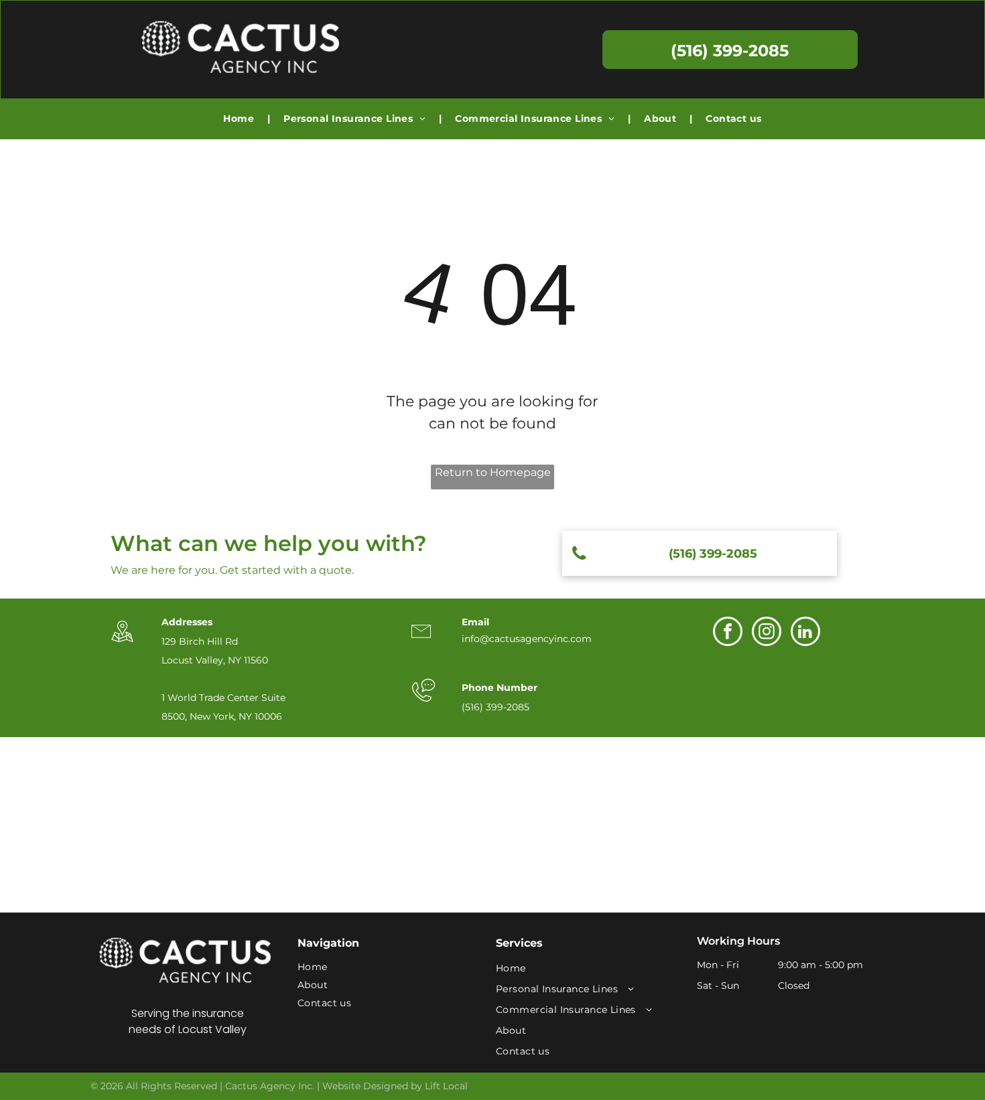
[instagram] (766, 633)
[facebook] (727, 633)
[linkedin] (805, 633)
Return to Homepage (493, 472)
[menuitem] (240, 118)
